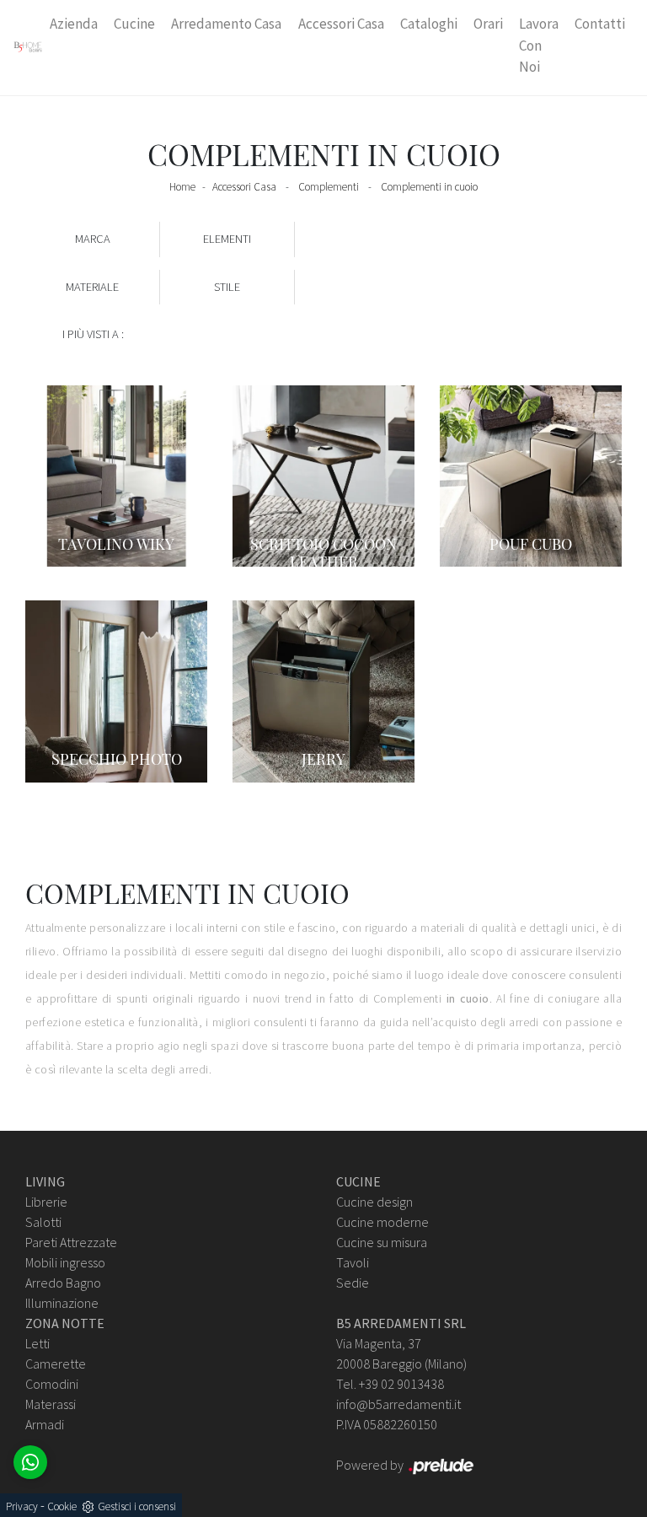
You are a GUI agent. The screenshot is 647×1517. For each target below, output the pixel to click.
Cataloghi (428, 23)
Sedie (352, 1282)
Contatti (600, 23)
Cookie (62, 1506)
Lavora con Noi (539, 45)
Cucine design (374, 1201)
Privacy (22, 1506)
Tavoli (352, 1262)
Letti (37, 1343)
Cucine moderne (382, 1221)
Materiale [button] (92, 286)
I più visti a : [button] (93, 334)
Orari (488, 23)
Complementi (328, 187)
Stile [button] (227, 286)
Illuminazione (62, 1302)
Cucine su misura (381, 1242)
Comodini (51, 1383)
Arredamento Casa (226, 23)
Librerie (46, 1201)
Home (182, 187)
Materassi (50, 1404)
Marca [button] (92, 238)
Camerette (55, 1363)
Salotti (43, 1221)
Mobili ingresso (65, 1262)
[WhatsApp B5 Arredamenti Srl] (30, 1462)
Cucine (134, 23)
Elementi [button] (227, 238)
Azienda (74, 23)
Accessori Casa (341, 23)
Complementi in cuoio (429, 187)
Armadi (44, 1424)
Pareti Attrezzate (71, 1242)
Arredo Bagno (63, 1282)
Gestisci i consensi (137, 1506)
